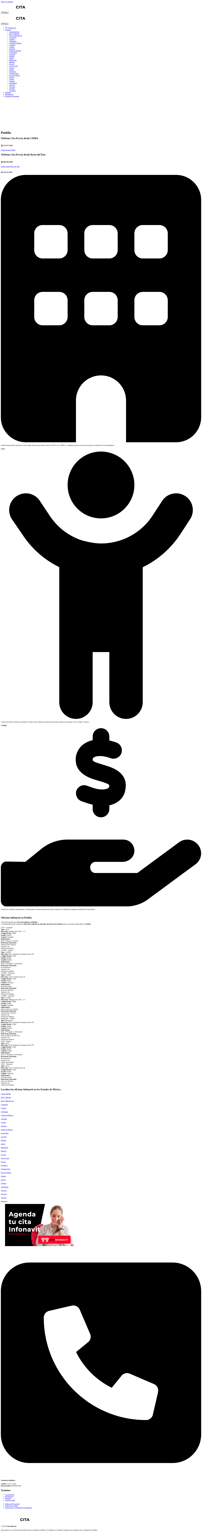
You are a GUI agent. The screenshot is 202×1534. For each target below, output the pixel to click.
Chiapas (12, 39)
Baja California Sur (15, 36)
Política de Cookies (11, 1506)
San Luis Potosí (14, 75)
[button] (101, 150)
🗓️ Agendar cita (10, 28)
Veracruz (12, 87)
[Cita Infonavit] (25, 22)
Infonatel (8, 92)
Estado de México (15, 51)
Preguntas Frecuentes (12, 96)
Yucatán (12, 89)
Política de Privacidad (12, 1504)
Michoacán (13, 60)
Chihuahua (13, 41)
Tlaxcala (12, 85)
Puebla (11, 70)
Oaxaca (11, 68)
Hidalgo (12, 56)
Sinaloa (11, 77)
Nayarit (11, 64)
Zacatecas (12, 91)
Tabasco (12, 81)
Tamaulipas (13, 83)
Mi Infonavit (9, 94)
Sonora (11, 79)
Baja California (14, 34)
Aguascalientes (14, 32)
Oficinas (8, 30)
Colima (11, 47)
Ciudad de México (15, 43)
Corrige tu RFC (10, 1500)
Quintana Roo (14, 73)
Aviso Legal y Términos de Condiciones (18, 1508)
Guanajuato (13, 53)
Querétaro (12, 72)
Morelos (12, 62)
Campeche (12, 37)
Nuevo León (13, 66)
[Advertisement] (101, 113)
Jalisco (11, 58)
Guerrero (12, 54)
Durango (12, 49)
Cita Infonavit (9, 1495)
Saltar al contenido (7, 2)
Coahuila (12, 45)
